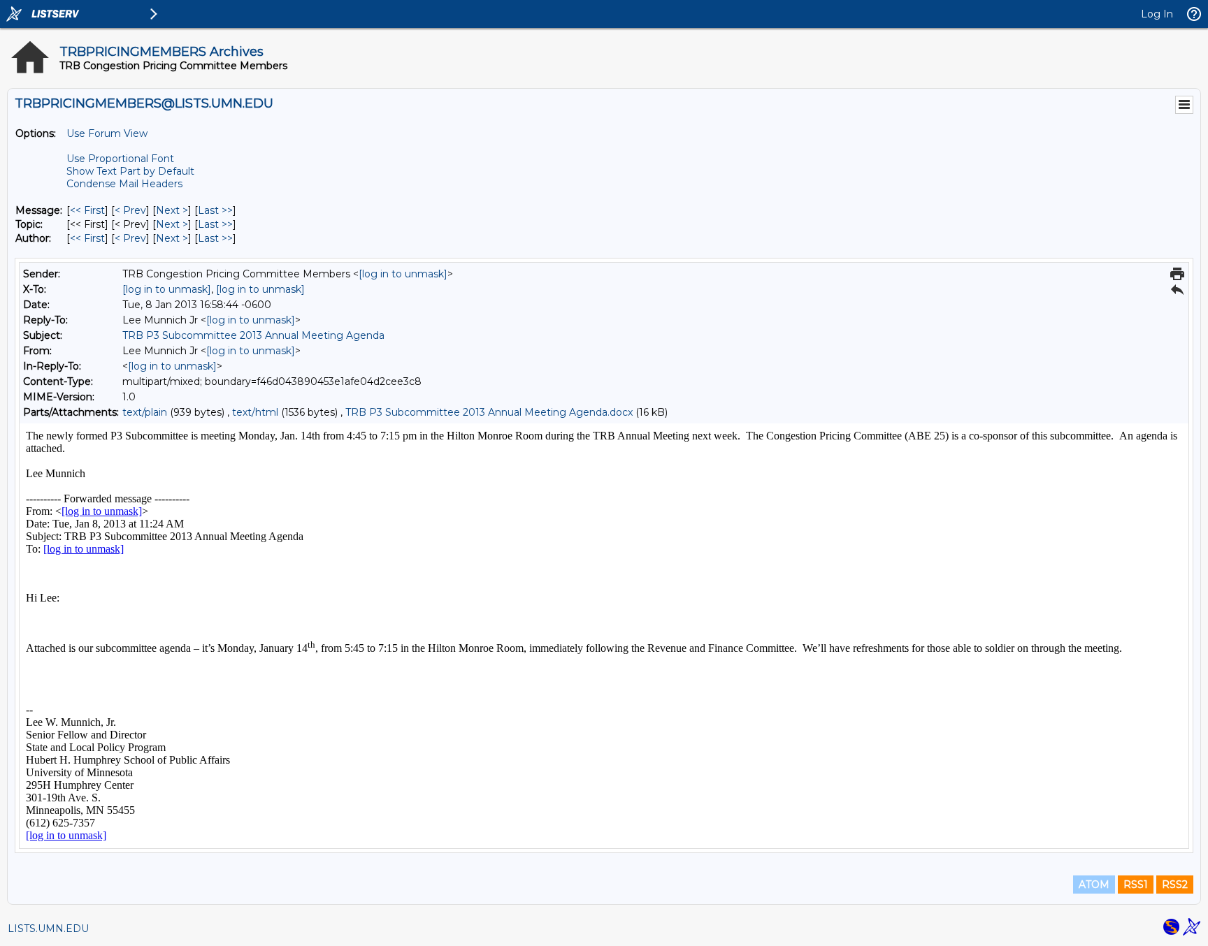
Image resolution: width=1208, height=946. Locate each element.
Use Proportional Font (120, 158)
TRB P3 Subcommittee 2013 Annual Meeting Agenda (253, 335)
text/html (255, 412)
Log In (1157, 14)
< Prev (130, 210)
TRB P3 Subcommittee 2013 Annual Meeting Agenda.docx (489, 412)
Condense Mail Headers (124, 183)
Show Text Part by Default (130, 171)
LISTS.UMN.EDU (48, 928)
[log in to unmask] (403, 274)
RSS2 (1175, 884)
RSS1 (1135, 884)
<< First (87, 210)
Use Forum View (107, 133)
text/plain (144, 412)
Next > (172, 210)
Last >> (215, 210)
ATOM (1094, 884)
